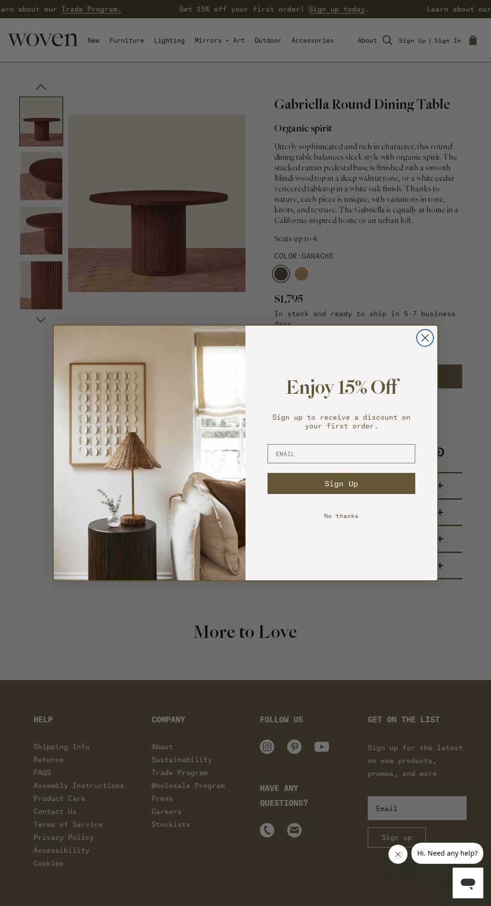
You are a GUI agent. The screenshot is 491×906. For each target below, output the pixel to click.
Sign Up (341, 483)
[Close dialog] (425, 337)
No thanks (341, 515)
